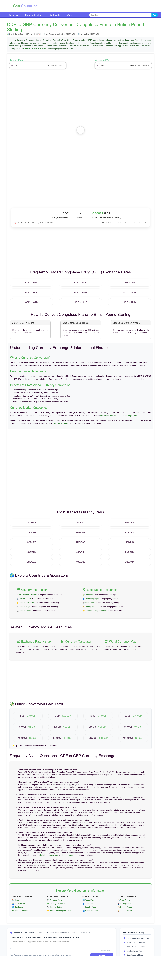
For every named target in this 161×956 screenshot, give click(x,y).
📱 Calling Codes (124, 903)
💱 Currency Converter (56, 900)
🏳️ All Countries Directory (26, 594)
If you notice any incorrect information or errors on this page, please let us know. (45, 937)
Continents (55, 15)
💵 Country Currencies (56, 903)
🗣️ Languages (88, 903)
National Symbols (34, 15)
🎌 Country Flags (23, 606)
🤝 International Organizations (94, 610)
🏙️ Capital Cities (88, 900)
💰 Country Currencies (25, 602)
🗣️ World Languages (90, 598)
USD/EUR (26, 48)
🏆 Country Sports (125, 910)
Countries (14, 15)
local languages (69, 855)
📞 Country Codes (23, 610)
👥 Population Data (90, 910)
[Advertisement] (93, 6)
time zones (53, 855)
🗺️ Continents (17, 907)
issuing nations (131, 415)
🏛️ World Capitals (23, 598)
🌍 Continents (88, 594)
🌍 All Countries (18, 903)
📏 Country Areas (89, 606)
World (70, 15)
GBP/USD (35, 48)
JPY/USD (43, 48)
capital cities (42, 855)
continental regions (61, 423)
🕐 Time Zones (88, 602)
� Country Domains (20, 910)
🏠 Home (15, 900)
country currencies (108, 415)
